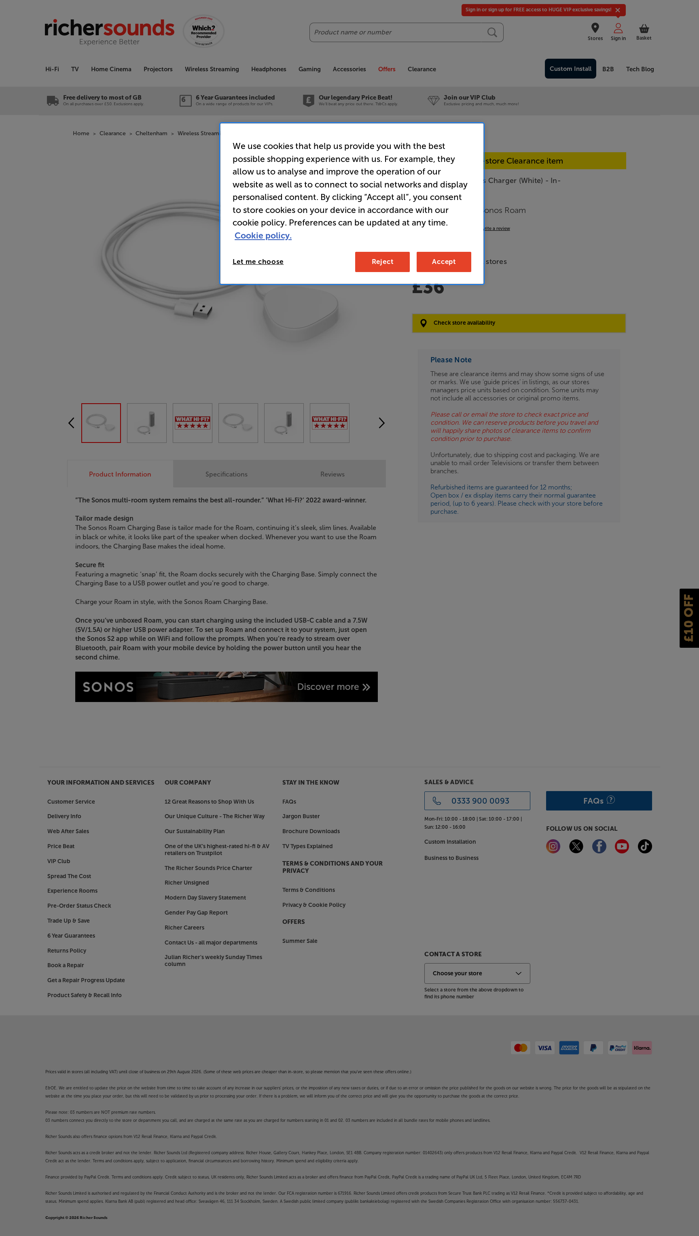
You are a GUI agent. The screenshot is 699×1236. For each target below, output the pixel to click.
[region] (351, 203)
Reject (383, 261)
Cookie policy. (263, 235)
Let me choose (258, 261)
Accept (444, 261)
